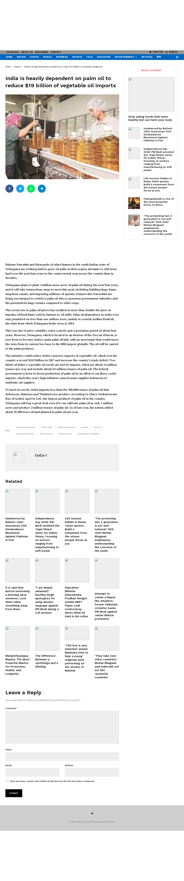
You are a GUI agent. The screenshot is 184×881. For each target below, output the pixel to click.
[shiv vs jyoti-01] (47, 638)
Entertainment (124, 57)
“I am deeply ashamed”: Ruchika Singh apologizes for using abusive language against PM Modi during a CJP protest (47, 600)
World (47, 57)
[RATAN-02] (77, 501)
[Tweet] (20, 189)
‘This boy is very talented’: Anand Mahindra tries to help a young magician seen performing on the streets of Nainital (76, 658)
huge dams (47, 427)
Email (8, 765)
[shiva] (17, 638)
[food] (151, 94)
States (34, 57)
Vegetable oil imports (89, 434)
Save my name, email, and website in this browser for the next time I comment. (52, 781)
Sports (77, 57)
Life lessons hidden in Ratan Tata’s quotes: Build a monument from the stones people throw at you (76, 531)
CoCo (39, 455)
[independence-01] (47, 501)
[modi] (47, 570)
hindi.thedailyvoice (26, 427)
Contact (56, 52)
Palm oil (98, 427)
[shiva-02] (17, 570)
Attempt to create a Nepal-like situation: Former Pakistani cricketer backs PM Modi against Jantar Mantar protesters (106, 606)
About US (27, 52)
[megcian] (77, 633)
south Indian (46, 434)
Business (62, 57)
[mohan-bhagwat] (107, 501)
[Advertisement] (92, 25)
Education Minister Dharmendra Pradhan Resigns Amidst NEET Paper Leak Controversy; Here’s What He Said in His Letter (76, 602)
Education (103, 57)
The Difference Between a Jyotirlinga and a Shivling (46, 661)
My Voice (147, 57)
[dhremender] (77, 570)
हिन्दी (159, 57)
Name (8, 749)
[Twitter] (92, 813)
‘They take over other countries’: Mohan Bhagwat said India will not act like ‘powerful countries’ (107, 666)
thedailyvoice (65, 434)
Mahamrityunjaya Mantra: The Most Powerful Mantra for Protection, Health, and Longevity (17, 664)
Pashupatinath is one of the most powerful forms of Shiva (159, 201)
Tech (89, 57)
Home (9, 57)
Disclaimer (41, 52)
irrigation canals (67, 427)
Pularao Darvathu (25, 434)
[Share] (9, 189)
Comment (11, 708)
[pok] (17, 501)
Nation (21, 57)
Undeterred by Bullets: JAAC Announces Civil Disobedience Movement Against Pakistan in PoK (16, 529)
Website (69, 765)
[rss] (107, 638)
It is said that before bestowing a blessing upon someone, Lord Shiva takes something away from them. (17, 598)
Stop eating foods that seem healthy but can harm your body (150, 118)
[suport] (107, 573)
